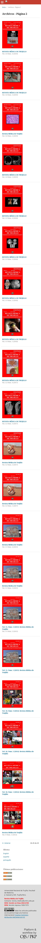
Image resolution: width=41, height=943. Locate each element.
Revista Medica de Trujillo (12, 586)
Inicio (4, 7)
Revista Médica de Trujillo (12, 134)
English (6, 853)
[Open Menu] (2, 2)
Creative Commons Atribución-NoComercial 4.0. (16, 916)
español (6, 857)
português (7, 860)
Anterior (7, 843)
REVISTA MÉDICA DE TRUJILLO (14, 52)
